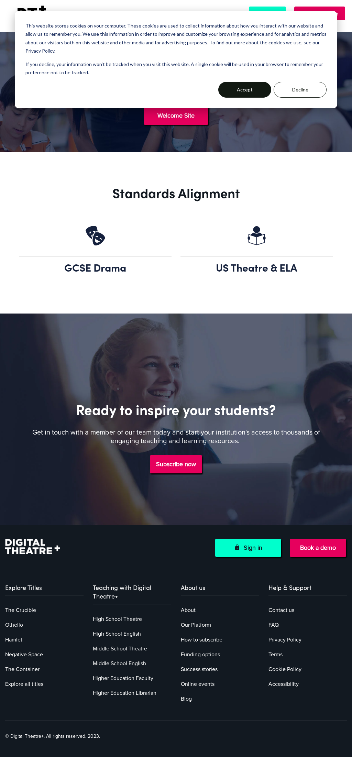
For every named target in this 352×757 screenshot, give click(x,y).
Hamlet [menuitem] (13, 639)
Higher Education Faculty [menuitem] (123, 678)
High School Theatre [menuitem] (117, 619)
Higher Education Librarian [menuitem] (124, 693)
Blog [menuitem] (186, 698)
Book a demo (318, 547)
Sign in (251, 547)
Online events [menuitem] (197, 684)
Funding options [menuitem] (200, 654)
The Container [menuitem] (22, 669)
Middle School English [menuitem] (119, 663)
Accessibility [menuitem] (283, 684)
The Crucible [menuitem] (20, 610)
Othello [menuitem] (14, 625)
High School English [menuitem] (117, 633)
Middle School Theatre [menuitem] (120, 648)
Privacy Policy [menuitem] (284, 639)
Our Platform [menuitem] (196, 625)
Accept (245, 89)
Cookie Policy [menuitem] (284, 669)
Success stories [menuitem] (199, 669)
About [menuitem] (188, 610)
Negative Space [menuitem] (24, 654)
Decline (300, 89)
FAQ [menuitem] (273, 625)
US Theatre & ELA (256, 267)
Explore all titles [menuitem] (24, 684)
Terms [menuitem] (275, 654)
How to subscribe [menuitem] (201, 639)
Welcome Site (176, 115)
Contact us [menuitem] (281, 610)
